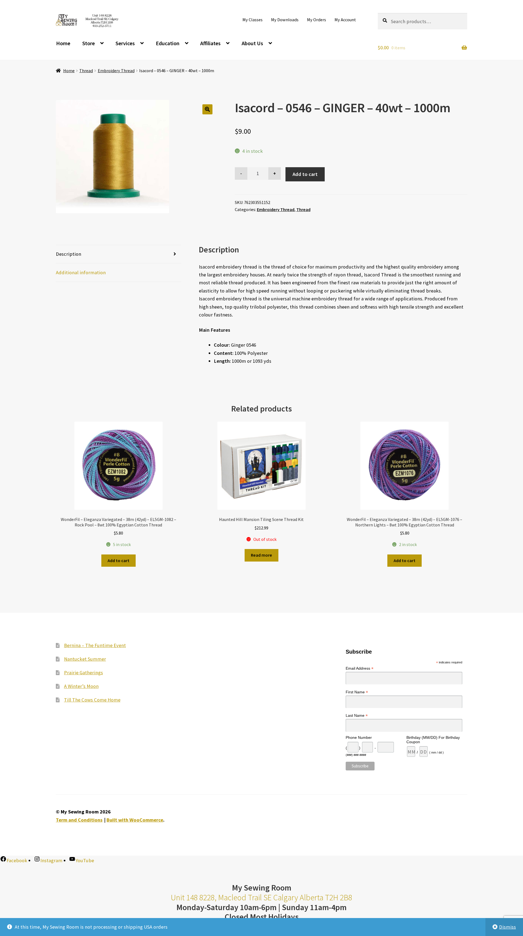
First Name (357, 692)
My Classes (252, 19)
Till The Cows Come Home (92, 700)
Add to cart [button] (118, 560)
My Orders (316, 19)
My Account (345, 19)
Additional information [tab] (81, 272)
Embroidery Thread (116, 70)
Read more (261, 555)
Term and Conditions (79, 820)
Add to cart (305, 174)
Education (168, 43)
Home (63, 43)
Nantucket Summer (85, 659)
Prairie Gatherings (83, 672)
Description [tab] (68, 254)
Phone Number (359, 737)
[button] (207, 109)
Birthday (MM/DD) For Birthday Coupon (433, 739)
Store (88, 43)
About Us (252, 43)
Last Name (357, 715)
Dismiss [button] (507, 927)
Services (125, 43)
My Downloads (285, 19)
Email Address (359, 668)
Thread (86, 70)
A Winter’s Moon (81, 686)
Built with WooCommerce (135, 820)
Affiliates (210, 43)
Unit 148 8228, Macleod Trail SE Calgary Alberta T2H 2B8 (261, 897)
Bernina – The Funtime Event (95, 645)
